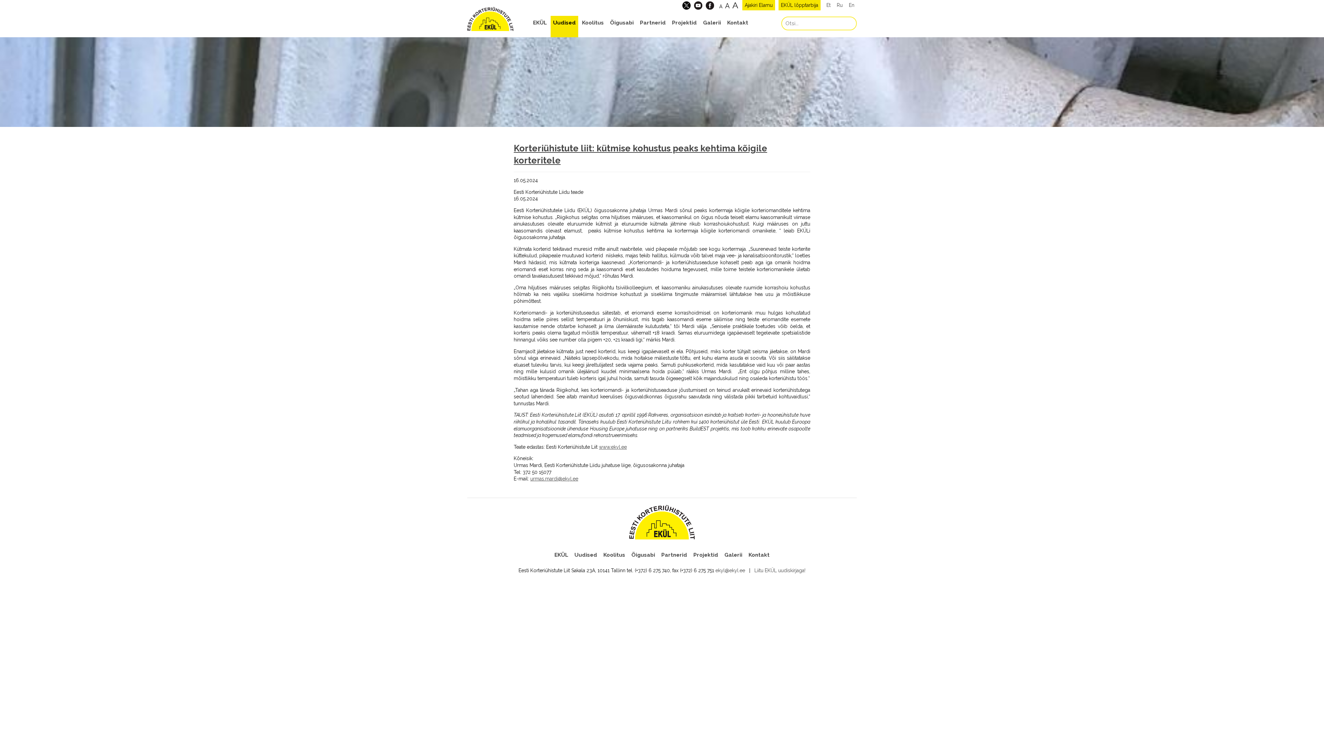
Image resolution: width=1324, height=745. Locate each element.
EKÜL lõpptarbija (799, 5)
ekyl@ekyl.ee (730, 570)
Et (828, 5)
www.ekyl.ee (613, 447)
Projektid (684, 23)
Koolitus (593, 23)
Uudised (564, 23)
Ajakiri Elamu (759, 5)
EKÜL (540, 23)
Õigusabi (622, 23)
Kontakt (737, 23)
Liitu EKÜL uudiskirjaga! (779, 570)
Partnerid (653, 23)
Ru (840, 5)
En (851, 5)
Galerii (712, 23)
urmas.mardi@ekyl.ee (554, 478)
